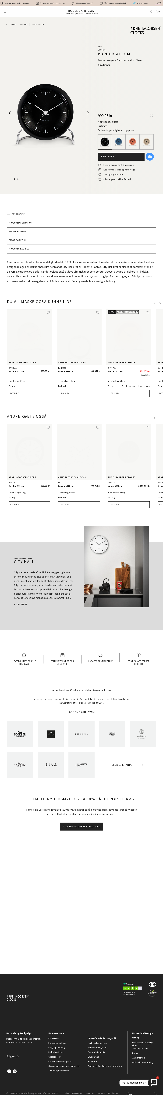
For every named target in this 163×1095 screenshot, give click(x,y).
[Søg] (151, 12)
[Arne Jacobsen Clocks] (81, 765)
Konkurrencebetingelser (60, 1061)
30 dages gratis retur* (84, 3)
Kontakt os (53, 1038)
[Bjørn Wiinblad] (20, 765)
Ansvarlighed (138, 1058)
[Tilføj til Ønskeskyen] (150, 157)
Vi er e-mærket (142, 3)
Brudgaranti (93, 1057)
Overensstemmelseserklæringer (64, 1066)
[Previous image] (10, 113)
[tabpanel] (81, 272)
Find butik (92, 1061)
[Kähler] (51, 734)
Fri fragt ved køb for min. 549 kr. (52, 3)
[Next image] (88, 113)
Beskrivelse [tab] (18, 214)
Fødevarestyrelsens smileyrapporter (105, 1066)
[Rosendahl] (81, 734)
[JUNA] (51, 765)
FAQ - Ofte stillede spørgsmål (102, 1038)
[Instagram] (15, 1071)
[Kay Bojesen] (20, 734)
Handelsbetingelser (97, 1047)
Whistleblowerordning (142, 1062)
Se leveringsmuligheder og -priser (116, 130)
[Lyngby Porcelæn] (143, 734)
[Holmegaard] (112, 734)
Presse (135, 1053)
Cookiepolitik (54, 1057)
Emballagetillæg (56, 1052)
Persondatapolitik (96, 1052)
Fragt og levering (56, 1047)
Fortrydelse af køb (57, 1043)
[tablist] (81, 231)
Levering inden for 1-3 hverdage (17, 3)
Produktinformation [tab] (20, 222)
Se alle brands (122, 765)
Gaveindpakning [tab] (17, 231)
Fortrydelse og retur (97, 1043)
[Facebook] (9, 1071)
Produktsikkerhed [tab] (19, 248)
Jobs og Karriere (140, 1048)
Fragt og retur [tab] (17, 240)
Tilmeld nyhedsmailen (58, 1071)
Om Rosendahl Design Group (142, 1044)
